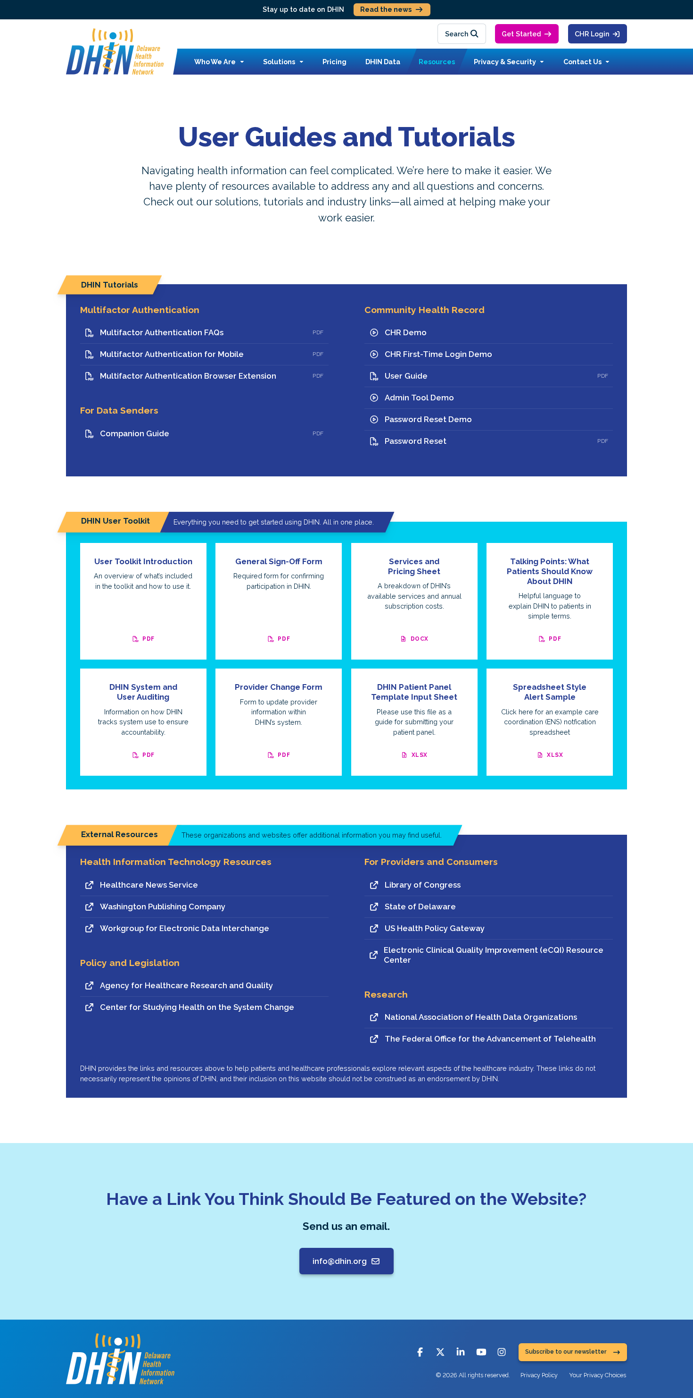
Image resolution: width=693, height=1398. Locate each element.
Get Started (521, 34)
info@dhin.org (340, 1261)
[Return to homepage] (115, 51)
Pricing (334, 62)
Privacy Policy (539, 1375)
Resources (437, 62)
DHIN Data (382, 62)
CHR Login (592, 34)
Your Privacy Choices (597, 1375)
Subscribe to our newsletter (566, 1352)
